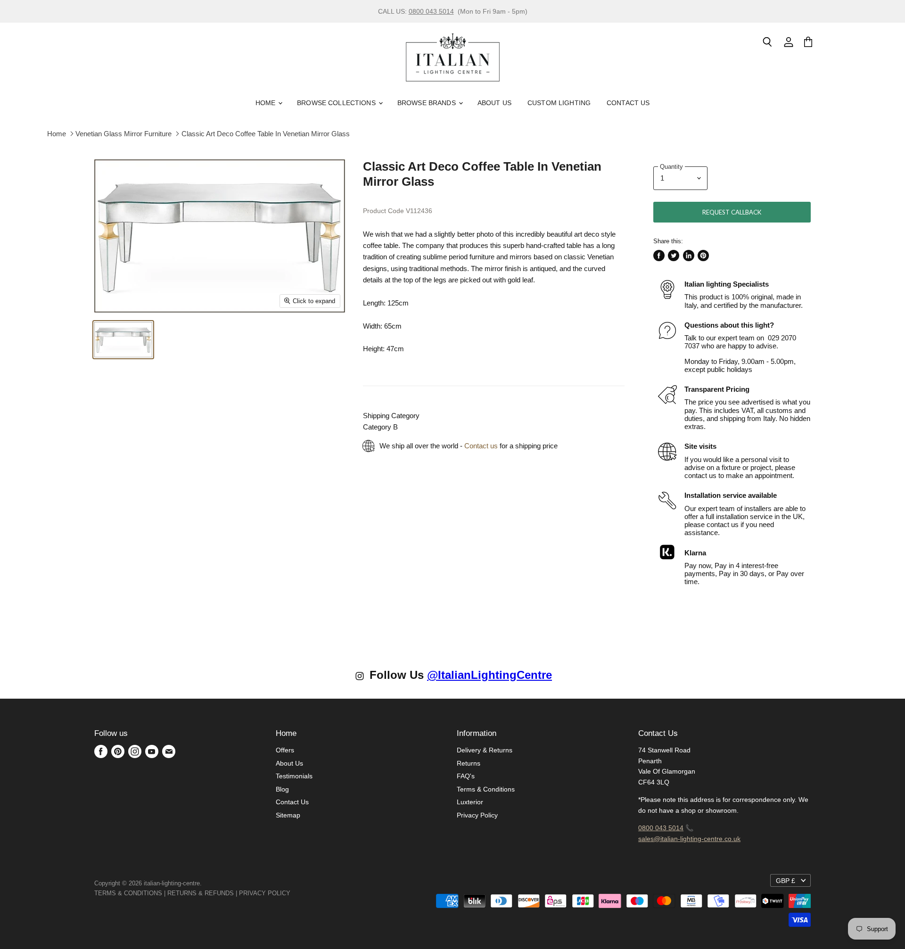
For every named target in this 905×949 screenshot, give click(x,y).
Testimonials (294, 776)
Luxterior (470, 802)
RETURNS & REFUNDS (200, 893)
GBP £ (785, 880)
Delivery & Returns (484, 750)
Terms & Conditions (486, 789)
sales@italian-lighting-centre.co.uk (689, 838)
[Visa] (291, 893)
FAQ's (466, 776)
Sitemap (288, 815)
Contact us (481, 446)
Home (266, 103)
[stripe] (301, 893)
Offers (285, 750)
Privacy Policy (477, 815)
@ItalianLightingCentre (489, 674)
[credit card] (297, 893)
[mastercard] (295, 893)
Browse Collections (337, 103)
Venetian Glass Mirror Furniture (123, 134)
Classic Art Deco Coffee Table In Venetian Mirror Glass (265, 134)
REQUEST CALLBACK (731, 212)
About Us (494, 103)
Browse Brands (427, 103)
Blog (282, 789)
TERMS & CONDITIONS (128, 893)
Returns (468, 763)
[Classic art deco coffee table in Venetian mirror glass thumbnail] (123, 339)
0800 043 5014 (431, 11)
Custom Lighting (559, 103)
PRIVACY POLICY (264, 893)
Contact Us (628, 103)
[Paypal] (293, 893)
